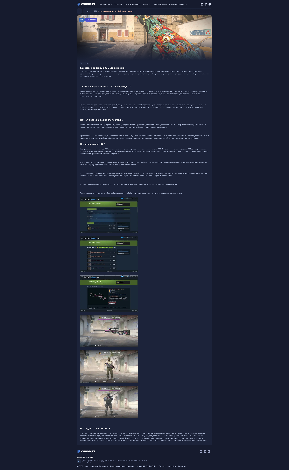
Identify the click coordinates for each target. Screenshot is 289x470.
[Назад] (79, 11)
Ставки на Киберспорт (178, 4)
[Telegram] (210, 4)
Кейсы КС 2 (147, 4)
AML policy (172, 466)
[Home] (86, 4)
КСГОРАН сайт (82, 466)
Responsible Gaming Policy (146, 466)
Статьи (87, 11)
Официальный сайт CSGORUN (110, 4)
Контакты (182, 466)
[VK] (202, 4)
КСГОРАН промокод (132, 4)
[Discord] (206, 4)
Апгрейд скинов (160, 4)
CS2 (95, 11)
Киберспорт (91, 20)
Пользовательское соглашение (122, 466)
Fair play (162, 466)
